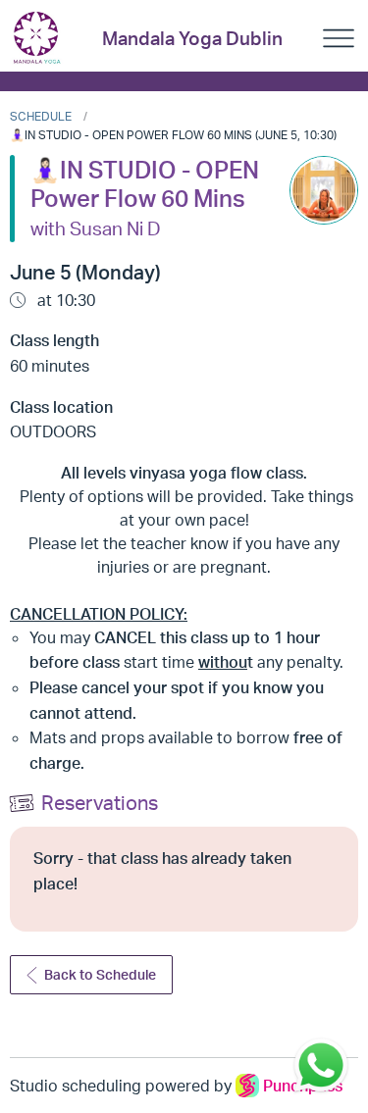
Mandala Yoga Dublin (192, 38)
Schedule (41, 116)
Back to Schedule (100, 974)
